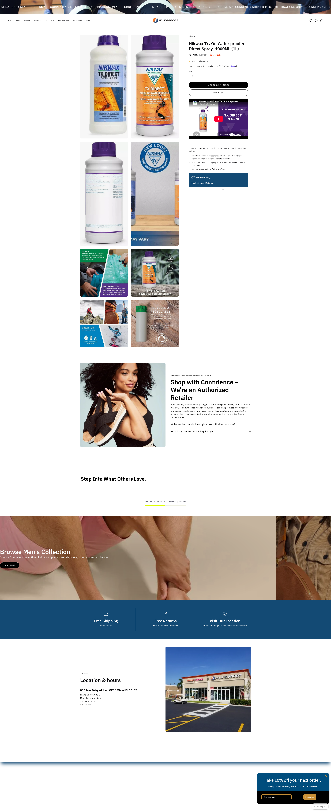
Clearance (143, 781)
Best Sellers (144, 785)
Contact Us (202, 768)
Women (142, 772)
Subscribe (309, 797)
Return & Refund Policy (208, 772)
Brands (142, 776)
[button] (18, 20)
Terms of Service (205, 781)
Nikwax (192, 36)
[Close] (326, 776)
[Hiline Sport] (165, 20)
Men (141, 768)
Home (141, 764)
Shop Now (10, 565)
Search (200, 764)
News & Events (204, 776)
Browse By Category (148, 789)
